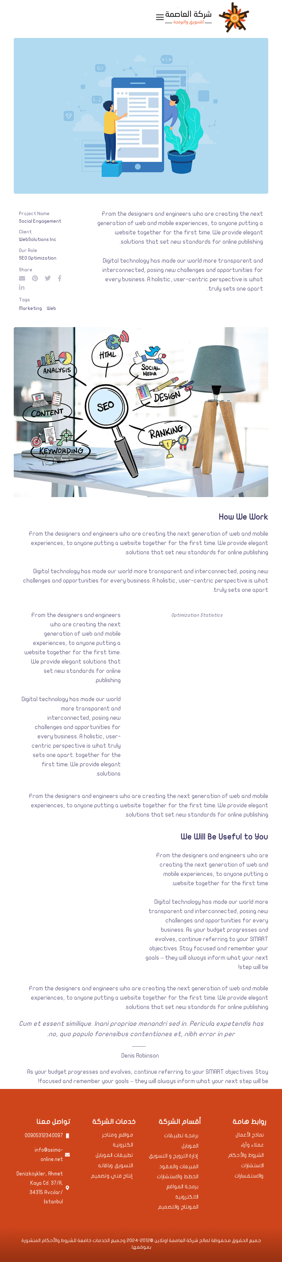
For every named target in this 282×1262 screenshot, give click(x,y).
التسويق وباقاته (115, 1165)
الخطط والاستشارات (177, 1176)
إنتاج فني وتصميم (112, 1175)
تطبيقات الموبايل (114, 1155)
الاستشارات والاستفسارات (249, 1171)
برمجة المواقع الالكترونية (182, 1192)
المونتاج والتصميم (178, 1207)
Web (51, 308)
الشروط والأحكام (246, 1155)
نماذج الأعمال (250, 1135)
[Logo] (207, 17)
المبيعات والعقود (178, 1166)
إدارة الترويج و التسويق (173, 1156)
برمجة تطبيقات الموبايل (181, 1141)
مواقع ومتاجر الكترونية (117, 1140)
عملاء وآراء (252, 1145)
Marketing (30, 308)
